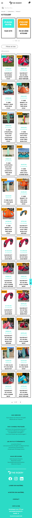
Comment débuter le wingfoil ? (16, 431)
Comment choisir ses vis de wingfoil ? (16, 434)
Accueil (3, 11)
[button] (29, 3)
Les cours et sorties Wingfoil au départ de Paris (16, 445)
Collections (11, 11)
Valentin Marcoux (16, 516)
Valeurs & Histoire (16, 464)
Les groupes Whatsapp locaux (16, 449)
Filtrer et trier (11, 46)
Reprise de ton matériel (16, 419)
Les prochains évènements (16, 447)
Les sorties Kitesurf (16, 444)
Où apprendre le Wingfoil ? (16, 432)
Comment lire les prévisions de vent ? (16, 429)
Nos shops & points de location (16, 462)
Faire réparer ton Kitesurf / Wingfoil (16, 417)
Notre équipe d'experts (16, 459)
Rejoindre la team (16, 460)
